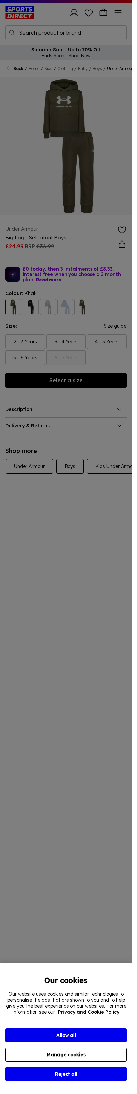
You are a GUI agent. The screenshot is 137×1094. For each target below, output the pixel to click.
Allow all (66, 1035)
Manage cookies (66, 1055)
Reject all (66, 1074)
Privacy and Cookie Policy (88, 1012)
